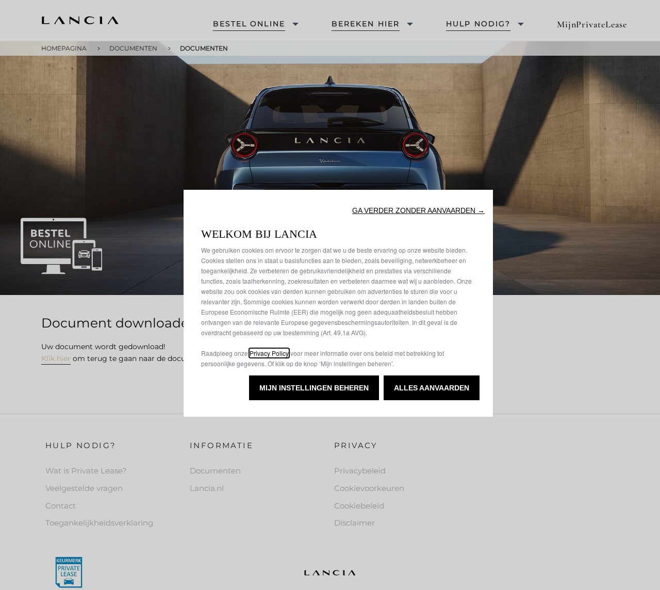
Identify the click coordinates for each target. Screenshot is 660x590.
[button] (418, 210)
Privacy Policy (269, 353)
